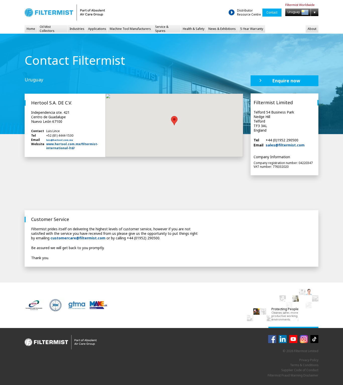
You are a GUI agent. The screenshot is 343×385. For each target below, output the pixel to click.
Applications (97, 29)
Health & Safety (193, 29)
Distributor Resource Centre (249, 12)
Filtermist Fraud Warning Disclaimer (293, 375)
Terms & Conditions (304, 365)
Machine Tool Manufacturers (130, 29)
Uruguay (294, 12)
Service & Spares (161, 29)
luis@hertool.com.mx (59, 140)
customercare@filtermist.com (77, 238)
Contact (271, 12)
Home (31, 29)
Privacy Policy (308, 360)
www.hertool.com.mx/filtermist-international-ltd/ (72, 146)
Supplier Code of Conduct (299, 370)
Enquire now (286, 81)
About (312, 29)
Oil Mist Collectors (47, 29)
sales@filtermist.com (285, 145)
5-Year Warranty (251, 29)
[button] (174, 120)
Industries (77, 29)
